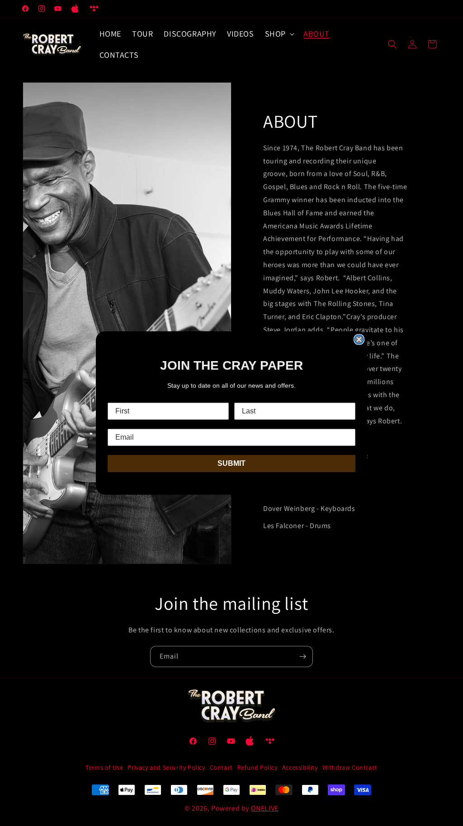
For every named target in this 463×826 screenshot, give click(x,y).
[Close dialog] (359, 339)
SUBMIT (231, 463)
